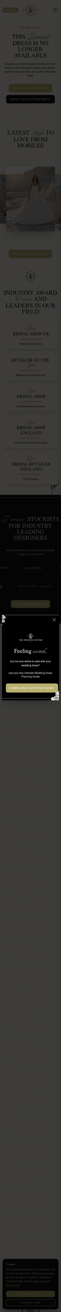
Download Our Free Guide (32, 688)
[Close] (54, 619)
